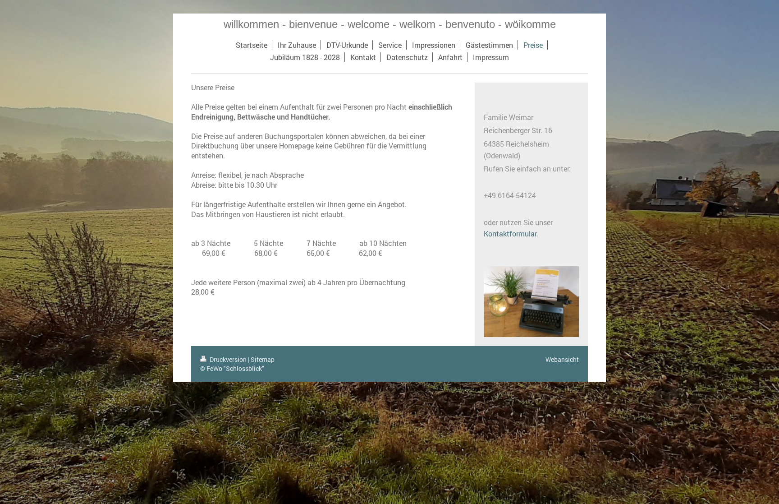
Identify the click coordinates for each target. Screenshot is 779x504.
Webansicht (562, 359)
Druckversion (228, 359)
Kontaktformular (510, 233)
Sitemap (263, 359)
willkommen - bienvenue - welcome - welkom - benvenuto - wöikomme (390, 24)
